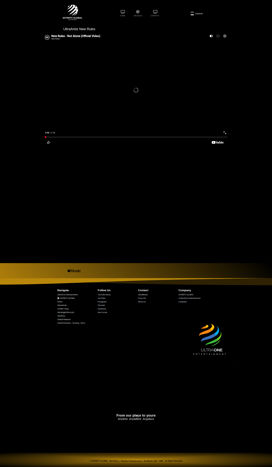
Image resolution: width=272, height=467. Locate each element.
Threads (101, 305)
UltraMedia (143, 294)
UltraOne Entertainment (67, 294)
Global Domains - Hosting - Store (71, 323)
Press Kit (142, 298)
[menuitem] (122, 13)
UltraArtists (62, 305)
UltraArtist (138, 15)
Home (59, 301)
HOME (122, 15)
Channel (198, 13)
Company (182, 301)
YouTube (101, 298)
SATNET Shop (63, 308)
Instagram (102, 301)
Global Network (64, 319)
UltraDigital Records (65, 312)
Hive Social (102, 312)
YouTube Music (104, 294)
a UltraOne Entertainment (189, 298)
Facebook (102, 308)
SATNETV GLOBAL (67, 298)
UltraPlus (61, 316)
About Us (142, 301)
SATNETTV (155, 15)
